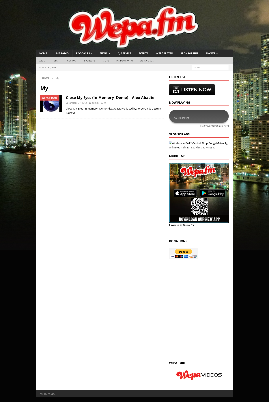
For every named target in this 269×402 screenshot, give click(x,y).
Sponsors (89, 60)
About (42, 60)
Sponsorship (189, 53)
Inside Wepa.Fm (124, 60)
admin (95, 102)
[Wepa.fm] (132, 47)
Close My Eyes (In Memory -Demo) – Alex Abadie (110, 97)
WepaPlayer (164, 53)
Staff (57, 60)
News (103, 53)
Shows (210, 53)
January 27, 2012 (78, 102)
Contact (72, 60)
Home (43, 53)
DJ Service (124, 53)
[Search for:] (210, 67)
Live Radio (62, 53)
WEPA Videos (147, 60)
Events (143, 53)
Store (105, 60)
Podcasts (83, 53)
